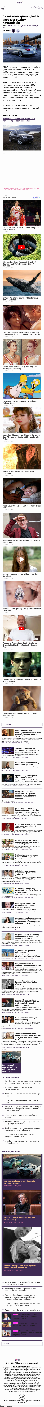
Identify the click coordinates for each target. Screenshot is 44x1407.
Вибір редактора (11, 1151)
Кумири (27, 786)
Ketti (13, 743)
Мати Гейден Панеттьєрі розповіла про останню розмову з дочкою (25, 905)
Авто (4, 26)
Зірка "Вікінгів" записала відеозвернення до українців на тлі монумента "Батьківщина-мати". (28, 1036)
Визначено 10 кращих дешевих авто (19, 118)
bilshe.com (20, 1363)
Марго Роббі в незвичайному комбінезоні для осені (27, 763)
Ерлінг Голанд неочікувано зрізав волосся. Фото (26, 776)
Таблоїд (27, 743)
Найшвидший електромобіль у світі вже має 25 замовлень (9, 1068)
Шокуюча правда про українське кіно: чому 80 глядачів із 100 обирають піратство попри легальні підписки (25, 795)
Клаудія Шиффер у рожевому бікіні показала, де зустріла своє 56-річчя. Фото (27, 936)
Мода (26, 770)
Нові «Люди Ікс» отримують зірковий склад (26, 1019)
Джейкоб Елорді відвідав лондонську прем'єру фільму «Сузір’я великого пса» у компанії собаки (27, 1002)
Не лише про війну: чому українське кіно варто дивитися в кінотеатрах (28, 890)
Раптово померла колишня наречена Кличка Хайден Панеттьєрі (20, 1267)
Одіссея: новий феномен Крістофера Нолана (25, 951)
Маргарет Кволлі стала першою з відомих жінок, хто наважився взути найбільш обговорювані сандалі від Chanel (28, 920)
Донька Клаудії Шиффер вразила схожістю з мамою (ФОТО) (26, 982)
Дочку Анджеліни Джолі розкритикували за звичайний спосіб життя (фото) (25, 1316)
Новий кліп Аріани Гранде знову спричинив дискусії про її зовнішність (28, 826)
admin (13, 803)
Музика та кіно (29, 803)
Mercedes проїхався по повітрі (16, 121)
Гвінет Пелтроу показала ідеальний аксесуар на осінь (27, 809)
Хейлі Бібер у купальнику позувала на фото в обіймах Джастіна (26, 873)
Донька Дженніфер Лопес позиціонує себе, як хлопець (26, 1324)
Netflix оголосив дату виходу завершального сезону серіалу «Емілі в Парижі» (27, 842)
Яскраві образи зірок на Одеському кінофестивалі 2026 (28, 749)
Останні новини (11, 1077)
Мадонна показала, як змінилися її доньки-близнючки (28, 964)
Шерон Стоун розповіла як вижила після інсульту (19, 1219)
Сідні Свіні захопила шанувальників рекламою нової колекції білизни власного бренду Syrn (28, 733)
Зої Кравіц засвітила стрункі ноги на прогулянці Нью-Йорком (26, 856)
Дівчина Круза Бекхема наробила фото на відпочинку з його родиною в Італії (27, 1333)
